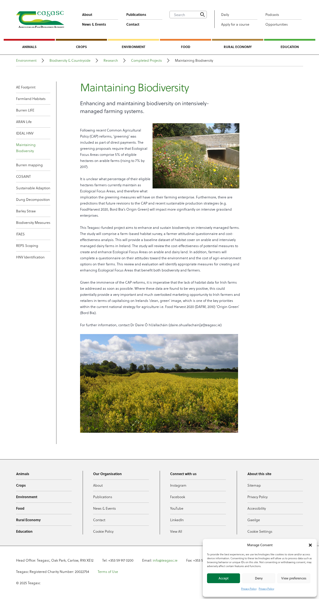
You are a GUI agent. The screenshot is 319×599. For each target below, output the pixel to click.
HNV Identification (30, 257)
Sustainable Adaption (33, 187)
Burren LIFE (25, 110)
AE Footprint (25, 87)
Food (185, 46)
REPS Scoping (27, 245)
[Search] (202, 14)
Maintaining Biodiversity (26, 147)
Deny (259, 578)
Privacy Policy (249, 589)
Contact (132, 24)
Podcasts (272, 14)
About (87, 14)
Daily (225, 14)
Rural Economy (238, 46)
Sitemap (254, 485)
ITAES (20, 233)
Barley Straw (26, 210)
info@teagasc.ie (165, 560)
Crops (81, 46)
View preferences (293, 578)
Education (290, 46)
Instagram (178, 485)
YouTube (176, 508)
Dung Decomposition (33, 199)
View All (176, 531)
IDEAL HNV (24, 133)
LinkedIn (177, 519)
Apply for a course (235, 24)
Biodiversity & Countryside (69, 60)
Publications (136, 14)
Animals (29, 46)
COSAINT (23, 176)
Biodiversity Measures (33, 222)
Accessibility (256, 508)
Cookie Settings (259, 531)
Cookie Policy (103, 531)
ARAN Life (24, 121)
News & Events (94, 24)
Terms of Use (108, 571)
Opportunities (276, 24)
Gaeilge (253, 519)
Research (111, 60)
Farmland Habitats (31, 98)
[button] (310, 545)
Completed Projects (146, 60)
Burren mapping (29, 164)
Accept (224, 578)
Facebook (177, 496)
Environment (133, 46)
